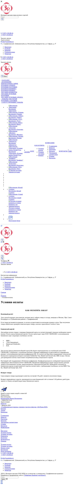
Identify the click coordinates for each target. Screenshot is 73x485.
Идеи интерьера (6, 451)
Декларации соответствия (9, 422)
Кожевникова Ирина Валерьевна (11, 398)
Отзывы (3, 424)
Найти (3, 479)
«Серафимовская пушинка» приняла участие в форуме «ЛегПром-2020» (24, 407)
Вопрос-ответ (5, 448)
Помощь (3, 441)
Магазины (4, 431)
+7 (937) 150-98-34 (7, 33)
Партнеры (4, 419)
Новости (3, 403)
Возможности (5, 439)
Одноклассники (10, 52)
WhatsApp (8, 54)
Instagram (7, 50)
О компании (5, 415)
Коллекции (4, 449)
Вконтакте (8, 47)
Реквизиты (4, 436)
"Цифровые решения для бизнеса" (35, 475)
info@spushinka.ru (8, 41)
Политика (4, 438)
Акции (3, 410)
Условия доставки (6, 434)
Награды (3, 420)
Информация (5, 427)
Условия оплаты (6, 432)
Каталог (3, 409)
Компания (4, 412)
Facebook (7, 48)
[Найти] (2, 19)
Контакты (4, 426)
